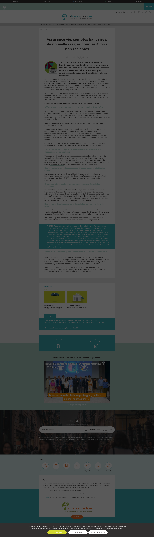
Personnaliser (78, 532)
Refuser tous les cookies (98, 532)
